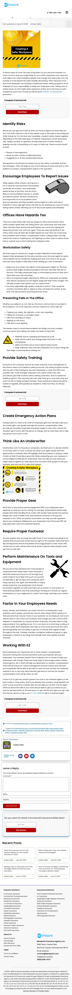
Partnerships (8, 941)
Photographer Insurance (13, 918)
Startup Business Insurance (47, 906)
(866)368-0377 (44, 959)
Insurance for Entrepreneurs (47, 911)
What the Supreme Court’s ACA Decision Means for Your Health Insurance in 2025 (16, 852)
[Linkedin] (32, 756)
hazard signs (54, 728)
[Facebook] (20, 756)
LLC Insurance (42, 896)
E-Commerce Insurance (13, 903)
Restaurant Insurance (12, 899)
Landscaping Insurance (12, 906)
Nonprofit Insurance (44, 901)
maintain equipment (25, 730)
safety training (50, 730)
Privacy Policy (44, 991)
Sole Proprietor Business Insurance (49, 894)
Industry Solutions (12, 890)
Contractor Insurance (12, 894)
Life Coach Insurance (11, 930)
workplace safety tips (19, 733)
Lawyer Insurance (10, 911)
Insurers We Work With (12, 946)
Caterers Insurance (11, 928)
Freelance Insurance (44, 908)
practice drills (39, 730)
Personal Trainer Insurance (14, 925)
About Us (8, 934)
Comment (7, 776)
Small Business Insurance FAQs (41, 723)
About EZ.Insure (9, 938)
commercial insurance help (38, 728)
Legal (6, 950)
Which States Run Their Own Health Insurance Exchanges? (52, 851)
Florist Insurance (10, 923)
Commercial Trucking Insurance (15, 896)
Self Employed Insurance (46, 916)
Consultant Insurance (12, 908)
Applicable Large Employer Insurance (51, 899)
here (11, 988)
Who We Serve (9, 943)
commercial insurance (19, 728)
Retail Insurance (10, 916)
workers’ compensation (52, 92)
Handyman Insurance (12, 901)
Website (6, 799)
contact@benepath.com (48, 953)
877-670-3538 (35, 693)
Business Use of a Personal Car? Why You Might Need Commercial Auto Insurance (18, 869)
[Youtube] (26, 756)
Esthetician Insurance (12, 913)
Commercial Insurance (20, 723)
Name (5, 794)
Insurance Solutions (45, 890)
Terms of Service (29, 991)
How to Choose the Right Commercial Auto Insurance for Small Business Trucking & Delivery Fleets (53, 869)
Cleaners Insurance (11, 921)
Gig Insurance (42, 913)
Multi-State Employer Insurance (48, 903)
